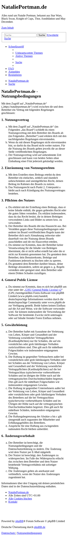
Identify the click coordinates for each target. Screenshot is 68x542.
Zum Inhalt (7, 27)
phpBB (19, 521)
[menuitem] (29, 52)
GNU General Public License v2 (43, 289)
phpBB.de (39, 527)
